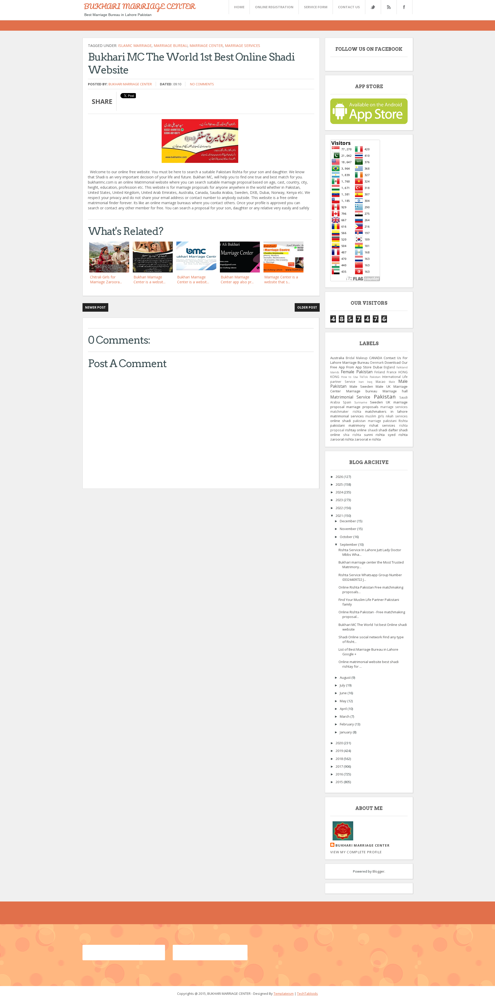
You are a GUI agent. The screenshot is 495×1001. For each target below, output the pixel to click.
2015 (340, 782)
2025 (340, 484)
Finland (379, 372)
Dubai (377, 367)
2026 (340, 476)
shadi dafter (388, 430)
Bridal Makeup (357, 358)
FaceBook (403, 7)
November (348, 528)
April (344, 708)
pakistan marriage (367, 421)
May (343, 701)
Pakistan (385, 396)
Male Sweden (361, 386)
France (392, 372)
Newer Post (95, 307)
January (346, 732)
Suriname (360, 402)
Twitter (372, 7)
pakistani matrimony (347, 425)
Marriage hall (395, 391)
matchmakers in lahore (386, 411)
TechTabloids (307, 993)
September (349, 544)
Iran (361, 382)
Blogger (378, 871)
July (343, 685)
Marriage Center (206, 45)
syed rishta (398, 434)
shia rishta (352, 435)
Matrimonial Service (350, 397)
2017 (340, 766)
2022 (340, 508)
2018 (340, 758)
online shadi (340, 420)
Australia (337, 357)
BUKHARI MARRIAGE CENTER (139, 6)
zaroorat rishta (342, 439)
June (344, 693)
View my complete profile (356, 852)
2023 (340, 500)
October (346, 536)
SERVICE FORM (315, 7)
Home (239, 7)
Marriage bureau (170, 45)
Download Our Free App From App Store (369, 364)
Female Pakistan (357, 372)
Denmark (377, 362)
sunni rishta (374, 434)
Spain (347, 402)
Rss (388, 7)
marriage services (242, 45)
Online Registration (274, 7)
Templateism (284, 993)
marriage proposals (362, 406)
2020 (340, 743)
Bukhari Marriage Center (130, 84)
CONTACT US (349, 7)
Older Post (307, 307)
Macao (380, 381)
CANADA (375, 357)
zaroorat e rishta (367, 439)
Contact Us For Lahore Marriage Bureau (369, 360)
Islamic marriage (135, 45)
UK (388, 402)
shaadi (373, 430)
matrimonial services (347, 416)
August (345, 677)
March (345, 716)
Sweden (376, 402)
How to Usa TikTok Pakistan (361, 377)
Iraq (369, 382)
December (348, 521)
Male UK (383, 386)
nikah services (397, 416)
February (347, 724)
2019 (340, 750)
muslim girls (374, 416)
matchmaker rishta (345, 411)
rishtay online (356, 430)
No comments (202, 84)
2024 (340, 492)
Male (392, 382)
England (389, 367)
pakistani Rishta (395, 421)
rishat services (382, 425)
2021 (340, 515)
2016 (340, 774)
